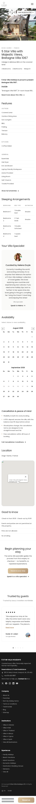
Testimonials (7, 707)
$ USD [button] (10, 791)
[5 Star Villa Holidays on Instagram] (10, 683)
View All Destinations (10, 742)
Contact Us (22, 679)
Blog (4, 710)
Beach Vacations (9, 757)
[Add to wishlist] (10, 12)
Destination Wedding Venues (13, 766)
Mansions (6, 769)
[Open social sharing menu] (14, 12)
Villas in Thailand (8, 731)
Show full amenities (9, 191)
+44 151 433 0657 (10, 676)
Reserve (26, 800)
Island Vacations (8, 760)
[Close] (25, 476)
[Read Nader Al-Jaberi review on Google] (10, 612)
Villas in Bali (7, 728)
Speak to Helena (17, 306)
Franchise (6, 698)
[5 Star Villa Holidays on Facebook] (6, 683)
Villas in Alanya (8, 733)
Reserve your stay (18, 571)
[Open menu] (32, 4)
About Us (6, 695)
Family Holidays (8, 755)
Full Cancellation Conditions (13, 442)
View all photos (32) (25, 12)
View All (5, 772)
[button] (18, 24)
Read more (10, 628)
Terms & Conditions (10, 704)
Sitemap (6, 712)
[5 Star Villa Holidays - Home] (4, 4)
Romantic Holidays (9, 763)
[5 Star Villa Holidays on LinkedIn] (13, 683)
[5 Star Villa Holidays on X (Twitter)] (3, 683)
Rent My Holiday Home (11, 701)
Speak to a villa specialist (17, 576)
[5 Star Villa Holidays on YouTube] (17, 683)
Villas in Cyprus (8, 736)
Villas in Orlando (8, 725)
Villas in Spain (7, 739)
